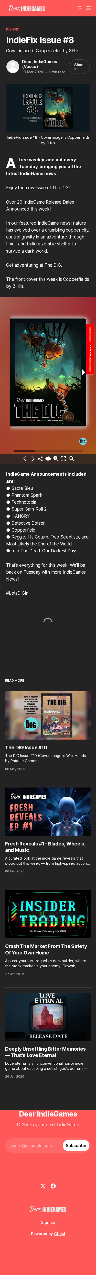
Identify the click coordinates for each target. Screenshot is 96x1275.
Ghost (59, 1233)
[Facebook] (53, 1186)
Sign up (48, 1222)
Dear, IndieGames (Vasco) (39, 64)
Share (78, 66)
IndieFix (12, 29)
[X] (43, 1186)
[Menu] (88, 8)
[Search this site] (80, 8)
